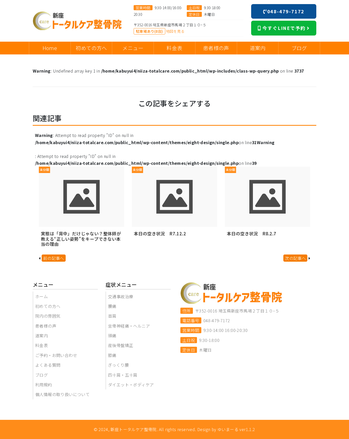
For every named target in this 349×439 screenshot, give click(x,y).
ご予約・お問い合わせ (56, 355)
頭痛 (112, 335)
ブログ (41, 375)
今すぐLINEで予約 (284, 28)
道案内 (41, 335)
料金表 (41, 345)
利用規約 (43, 385)
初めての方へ (47, 306)
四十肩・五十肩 (122, 375)
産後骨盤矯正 (120, 345)
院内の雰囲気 (47, 316)
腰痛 (112, 306)
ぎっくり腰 (118, 365)
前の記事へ (53, 258)
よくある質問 (47, 365)
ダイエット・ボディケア (131, 385)
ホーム (41, 296)
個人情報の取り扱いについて (62, 394)
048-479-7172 (286, 11)
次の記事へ (295, 258)
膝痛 (112, 355)
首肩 (112, 316)
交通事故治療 (120, 296)
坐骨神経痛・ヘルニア (129, 326)
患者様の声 (45, 326)
